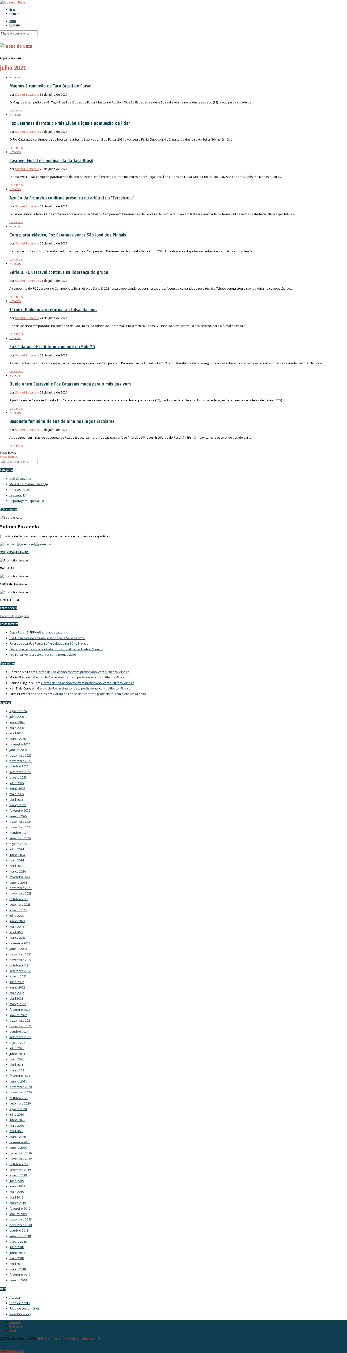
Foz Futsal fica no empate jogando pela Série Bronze (47, 638)
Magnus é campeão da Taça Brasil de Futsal (50, 85)
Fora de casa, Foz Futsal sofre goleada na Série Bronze (48, 643)
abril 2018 (16, 1264)
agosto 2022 (18, 976)
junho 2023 (17, 921)
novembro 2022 (20, 960)
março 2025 (17, 805)
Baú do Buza (21, 478)
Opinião (17, 495)
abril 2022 (16, 998)
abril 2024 (16, 866)
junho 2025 (17, 788)
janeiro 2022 (18, 1015)
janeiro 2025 (18, 816)
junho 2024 (17, 855)
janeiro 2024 (18, 882)
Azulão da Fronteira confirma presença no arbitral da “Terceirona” (71, 197)
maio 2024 (16, 860)
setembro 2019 (20, 1170)
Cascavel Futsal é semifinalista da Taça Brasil (51, 160)
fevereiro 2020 (19, 1142)
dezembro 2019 (20, 1153)
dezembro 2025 (20, 755)
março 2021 (17, 1070)
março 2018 (17, 1269)
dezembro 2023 (20, 888)
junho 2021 (17, 1054)
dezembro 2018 (20, 1219)
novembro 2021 (20, 1026)
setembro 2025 (20, 772)
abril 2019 (16, 1197)
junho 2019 (17, 1186)
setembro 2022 (20, 971)
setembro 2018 (20, 1236)
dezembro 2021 (20, 1020)
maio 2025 (16, 794)
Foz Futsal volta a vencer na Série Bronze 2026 (42, 654)
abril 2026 (16, 733)
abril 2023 (16, 932)
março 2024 (17, 871)
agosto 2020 (18, 1109)
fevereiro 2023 (19, 943)
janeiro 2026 (18, 750)
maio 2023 (16, 927)
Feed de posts (19, 1303)
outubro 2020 (18, 1098)
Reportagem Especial (26, 501)
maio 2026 (16, 728)
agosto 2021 (18, 1042)
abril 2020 (16, 1131)
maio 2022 (16, 993)
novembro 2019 (20, 1158)
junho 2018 (17, 1252)
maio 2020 (16, 1125)
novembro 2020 (20, 1092)
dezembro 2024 (20, 821)
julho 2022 (16, 982)
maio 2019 (16, 1192)
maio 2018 (16, 1258)
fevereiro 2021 (19, 1076)
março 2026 (17, 738)
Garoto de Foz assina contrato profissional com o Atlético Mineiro (56, 649)
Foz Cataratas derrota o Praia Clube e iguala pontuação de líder (69, 123)
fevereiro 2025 (19, 810)
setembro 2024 (20, 838)
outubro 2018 (18, 1230)
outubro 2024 (18, 833)
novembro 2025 (20, 761)
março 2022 (17, 1004)
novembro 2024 (20, 827)
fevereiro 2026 (19, 744)
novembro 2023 (20, 893)
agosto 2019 (18, 1175)
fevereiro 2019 (19, 1208)
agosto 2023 (18, 910)
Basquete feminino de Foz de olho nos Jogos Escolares (61, 421)
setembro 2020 (20, 1103)
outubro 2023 (18, 899)
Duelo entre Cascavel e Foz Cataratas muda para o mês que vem (70, 383)
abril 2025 (16, 799)
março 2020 (17, 1137)
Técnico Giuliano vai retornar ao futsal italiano (53, 309)
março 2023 (17, 937)
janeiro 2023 (18, 948)
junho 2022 (17, 987)
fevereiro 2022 (19, 1009)
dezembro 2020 (20, 1087)
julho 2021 (16, 1048)
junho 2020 (17, 1120)
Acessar (15, 1297)
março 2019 (17, 1203)
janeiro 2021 (18, 1081)
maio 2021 (16, 1059)
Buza (12, 9)
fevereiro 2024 (19, 877)
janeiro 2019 (18, 1214)
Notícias (15, 77)
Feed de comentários (24, 1308)
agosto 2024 (18, 844)
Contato (14, 14)
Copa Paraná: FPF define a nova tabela (37, 632)
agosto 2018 (18, 1241)
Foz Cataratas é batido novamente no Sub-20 (52, 346)
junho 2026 (17, 722)
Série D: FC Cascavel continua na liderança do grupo (58, 272)
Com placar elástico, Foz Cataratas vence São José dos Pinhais (67, 234)
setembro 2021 (20, 1037)
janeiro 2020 (18, 1147)
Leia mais (16, 110)
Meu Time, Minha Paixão (28, 484)
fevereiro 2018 (19, 1274)
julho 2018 (16, 1247)
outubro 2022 (18, 965)
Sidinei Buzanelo (27, 94)
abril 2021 (16, 1064)
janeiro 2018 (18, 1280)
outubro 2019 (18, 1164)
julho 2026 (16, 717)
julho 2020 (16, 1114)
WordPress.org (20, 1314)
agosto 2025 (18, 777)
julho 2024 (16, 849)
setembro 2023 (20, 904)
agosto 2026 (18, 711)
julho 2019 (16, 1181)
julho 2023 (16, 915)
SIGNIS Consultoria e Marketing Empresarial (68, 1338)
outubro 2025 (18, 766)
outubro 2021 (18, 1031)
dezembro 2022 (20, 954)
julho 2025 (16, 783)
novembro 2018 (20, 1225)
